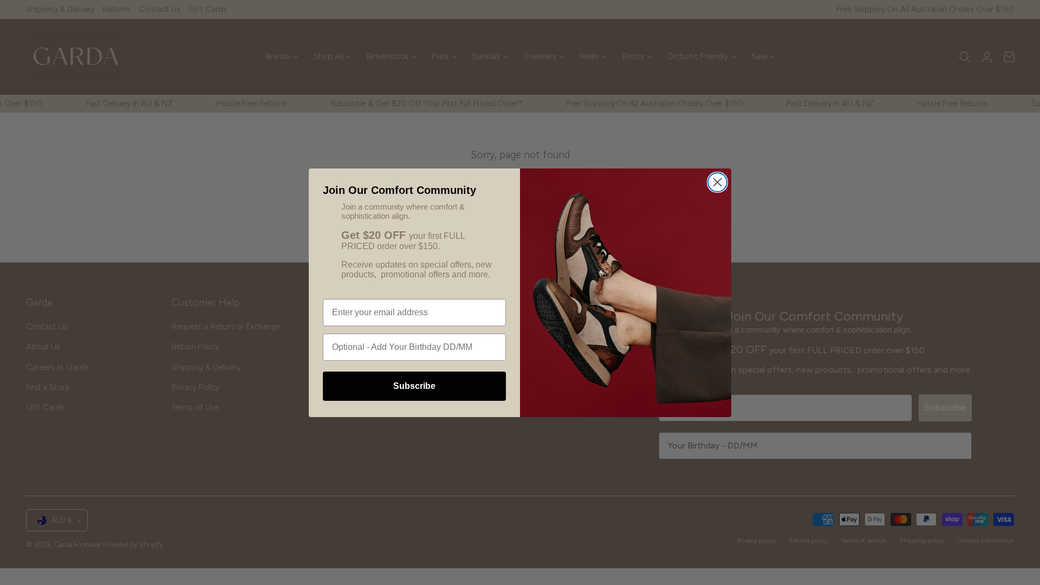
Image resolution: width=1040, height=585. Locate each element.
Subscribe (414, 386)
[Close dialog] (717, 182)
